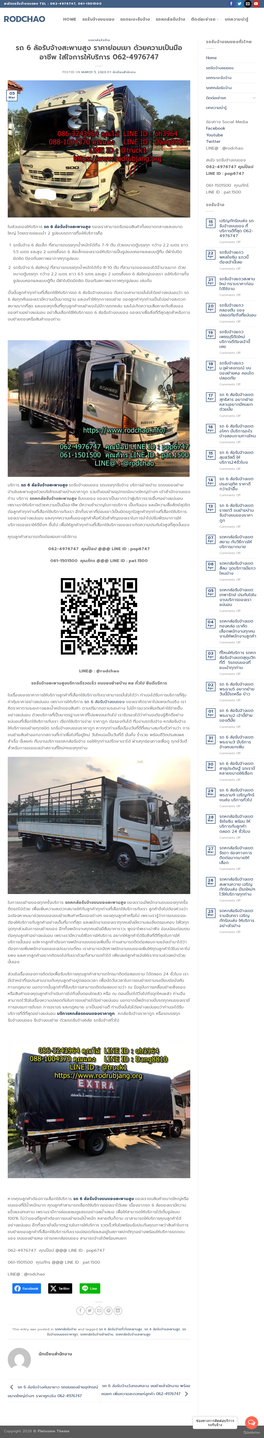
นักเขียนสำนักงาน (124, 72)
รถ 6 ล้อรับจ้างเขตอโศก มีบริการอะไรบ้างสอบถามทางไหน (237, 431)
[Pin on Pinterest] (108, 1311)
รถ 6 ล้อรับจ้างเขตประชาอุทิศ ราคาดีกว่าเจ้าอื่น (236, 484)
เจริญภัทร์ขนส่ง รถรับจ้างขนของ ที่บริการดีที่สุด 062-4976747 (236, 228)
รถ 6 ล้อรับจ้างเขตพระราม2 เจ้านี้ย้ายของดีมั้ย (236, 715)
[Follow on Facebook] (231, 4)
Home (69, 19)
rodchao (24, 19)
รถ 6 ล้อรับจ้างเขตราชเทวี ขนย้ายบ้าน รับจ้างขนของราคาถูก (236, 513)
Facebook (215, 128)
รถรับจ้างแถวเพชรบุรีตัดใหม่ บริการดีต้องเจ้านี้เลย (234, 339)
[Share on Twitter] (90, 1311)
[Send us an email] (248, 4)
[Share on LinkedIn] (118, 1311)
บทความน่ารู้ (237, 19)
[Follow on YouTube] (256, 4)
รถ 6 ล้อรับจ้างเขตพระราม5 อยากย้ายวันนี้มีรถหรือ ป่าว (236, 689)
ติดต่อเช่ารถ (203, 19)
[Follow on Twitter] (239, 4)
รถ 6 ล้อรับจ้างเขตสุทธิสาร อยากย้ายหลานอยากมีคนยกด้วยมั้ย (236, 402)
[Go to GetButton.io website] (251, 1432)
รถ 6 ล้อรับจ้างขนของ (104, 702)
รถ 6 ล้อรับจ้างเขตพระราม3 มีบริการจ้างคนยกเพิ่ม (236, 742)
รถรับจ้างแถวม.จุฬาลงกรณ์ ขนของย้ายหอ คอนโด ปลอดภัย (236, 371)
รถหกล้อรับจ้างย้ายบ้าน (96, 1334)
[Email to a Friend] (99, 1311)
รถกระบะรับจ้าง (135, 19)
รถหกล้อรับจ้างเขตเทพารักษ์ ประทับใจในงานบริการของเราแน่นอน (237, 598)
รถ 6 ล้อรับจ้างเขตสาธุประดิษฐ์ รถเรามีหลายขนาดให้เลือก (237, 768)
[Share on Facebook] (80, 1311)
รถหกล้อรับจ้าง (170, 19)
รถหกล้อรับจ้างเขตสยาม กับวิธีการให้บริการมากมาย (236, 542)
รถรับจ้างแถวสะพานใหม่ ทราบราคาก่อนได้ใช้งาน (237, 284)
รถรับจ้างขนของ (98, 19)
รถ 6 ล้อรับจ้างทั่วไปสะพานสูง (120, 1329)
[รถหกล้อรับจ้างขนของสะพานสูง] (99, 825)
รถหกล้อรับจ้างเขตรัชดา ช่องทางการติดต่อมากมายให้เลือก (236, 856)
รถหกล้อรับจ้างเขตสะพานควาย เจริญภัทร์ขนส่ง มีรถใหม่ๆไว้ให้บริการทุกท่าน (237, 887)
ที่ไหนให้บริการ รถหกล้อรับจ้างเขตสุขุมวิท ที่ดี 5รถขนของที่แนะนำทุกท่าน (237, 660)
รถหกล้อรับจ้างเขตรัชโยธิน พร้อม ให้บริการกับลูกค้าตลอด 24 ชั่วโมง (236, 824)
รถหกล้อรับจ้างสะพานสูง (133, 1334)
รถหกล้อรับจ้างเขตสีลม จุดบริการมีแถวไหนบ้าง (237, 568)
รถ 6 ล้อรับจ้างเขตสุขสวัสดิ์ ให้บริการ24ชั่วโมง (236, 457)
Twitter (213, 141)
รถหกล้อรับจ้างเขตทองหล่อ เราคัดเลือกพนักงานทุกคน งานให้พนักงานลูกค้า (237, 629)
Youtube (214, 135)
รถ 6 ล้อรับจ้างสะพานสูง (162, 1329)
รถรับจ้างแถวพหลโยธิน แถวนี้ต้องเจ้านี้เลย (234, 257)
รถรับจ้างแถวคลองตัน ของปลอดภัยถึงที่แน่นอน (237, 310)
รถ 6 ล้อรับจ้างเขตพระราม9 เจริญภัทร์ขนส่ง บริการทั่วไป (236, 795)
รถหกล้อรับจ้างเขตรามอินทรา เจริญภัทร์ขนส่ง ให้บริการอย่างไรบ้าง (236, 918)
